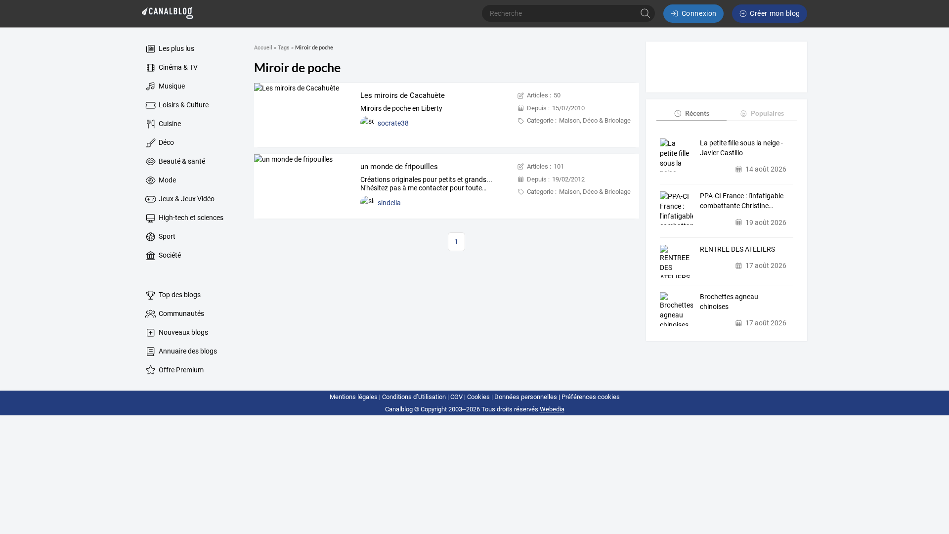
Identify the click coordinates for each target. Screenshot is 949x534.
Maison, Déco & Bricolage (595, 120)
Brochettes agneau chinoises (729, 302)
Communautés (180, 313)
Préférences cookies (590, 396)
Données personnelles (525, 396)
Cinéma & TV (177, 67)
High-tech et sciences (190, 218)
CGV (456, 396)
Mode (166, 180)
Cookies (478, 396)
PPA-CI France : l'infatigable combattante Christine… (741, 201)
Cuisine (169, 124)
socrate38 (393, 123)
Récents (697, 113)
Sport (166, 236)
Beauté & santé (181, 161)
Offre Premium (180, 370)
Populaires (767, 113)
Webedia (552, 409)
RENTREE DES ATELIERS (737, 249)
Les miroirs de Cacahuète (402, 95)
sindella (389, 203)
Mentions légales (354, 396)
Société (169, 255)
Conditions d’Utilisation (414, 396)
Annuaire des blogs (187, 351)
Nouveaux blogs (182, 332)
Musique (171, 86)
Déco (165, 142)
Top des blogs (179, 295)
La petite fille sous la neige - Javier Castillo (741, 148)
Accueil (263, 47)
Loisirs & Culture (183, 105)
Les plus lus (175, 48)
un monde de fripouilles (399, 166)
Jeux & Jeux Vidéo (186, 199)
